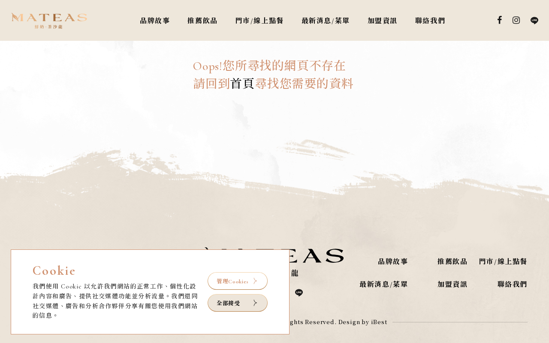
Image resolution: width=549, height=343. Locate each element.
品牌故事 (155, 21)
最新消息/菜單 (326, 21)
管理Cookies (233, 281)
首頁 (242, 84)
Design (349, 322)
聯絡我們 (430, 21)
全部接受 (228, 303)
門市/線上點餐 (259, 21)
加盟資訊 (383, 21)
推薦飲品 (202, 21)
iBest (379, 322)
